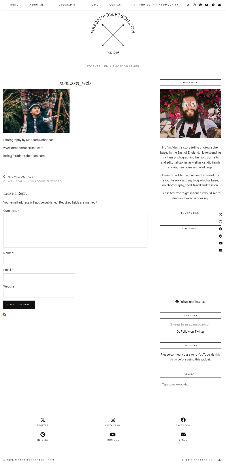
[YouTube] (207, 5)
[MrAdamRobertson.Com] (113, 31)
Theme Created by (202, 460)
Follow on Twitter (192, 331)
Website (8, 286)
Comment (11, 210)
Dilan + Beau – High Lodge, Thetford (32, 179)
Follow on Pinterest (192, 301)
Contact (116, 5)
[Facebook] (213, 5)
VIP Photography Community (156, 5)
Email (8, 270)
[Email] (219, 5)
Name (8, 253)
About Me (37, 5)
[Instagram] (194, 5)
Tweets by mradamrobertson (190, 324)
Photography (65, 5)
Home (14, 5)
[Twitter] (188, 5)
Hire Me (92, 5)
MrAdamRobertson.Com (35, 460)
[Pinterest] (200, 5)
